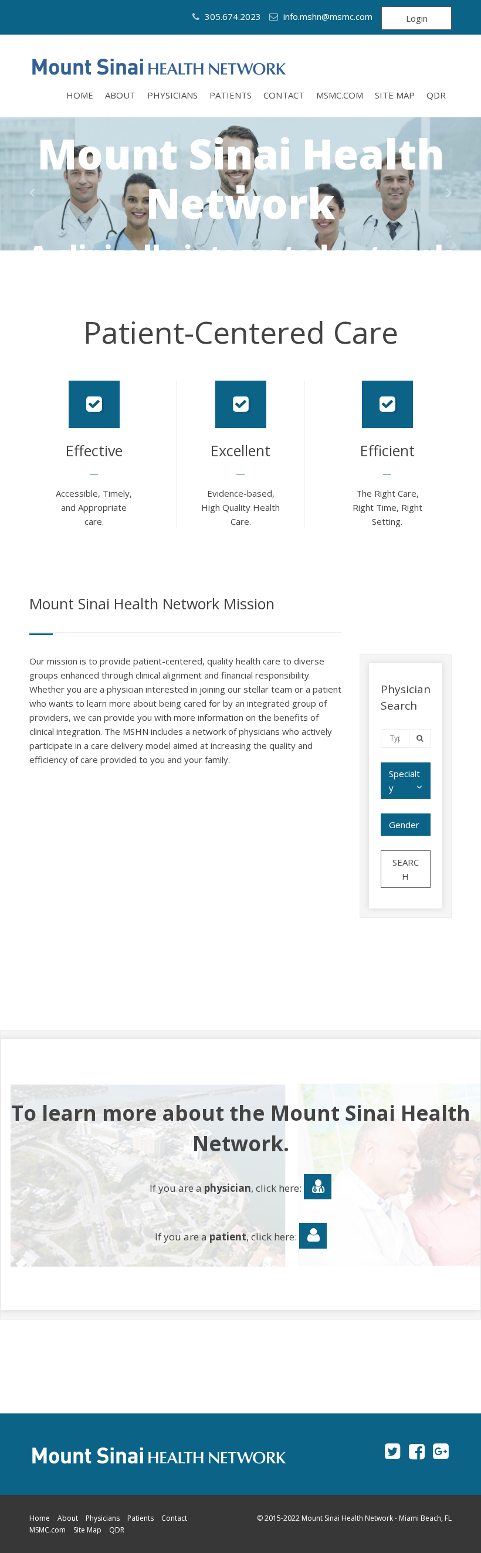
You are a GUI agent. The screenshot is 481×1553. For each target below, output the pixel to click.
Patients (230, 95)
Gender (404, 824)
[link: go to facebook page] (417, 1451)
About (120, 95)
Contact (283, 95)
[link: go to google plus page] (441, 1451)
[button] (32, 192)
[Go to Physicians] (317, 1187)
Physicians (172, 95)
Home (79, 95)
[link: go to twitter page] (393, 1451)
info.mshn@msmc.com (327, 16)
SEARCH (405, 869)
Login (417, 18)
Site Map (395, 95)
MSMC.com (339, 95)
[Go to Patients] (313, 1236)
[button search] (419, 738)
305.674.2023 (231, 16)
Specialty (404, 781)
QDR (436, 95)
